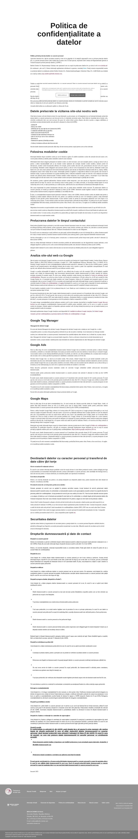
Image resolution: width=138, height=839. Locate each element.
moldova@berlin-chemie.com (39, 821)
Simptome (43, 791)
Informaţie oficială (32, 802)
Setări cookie (105, 802)
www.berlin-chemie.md (33, 823)
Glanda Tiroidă (31, 791)
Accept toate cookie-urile (77, 95)
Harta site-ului (82, 802)
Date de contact (93, 802)
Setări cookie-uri (62, 95)
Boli (51, 791)
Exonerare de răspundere (48, 802)
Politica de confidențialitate (66, 802)
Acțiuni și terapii (61, 791)
